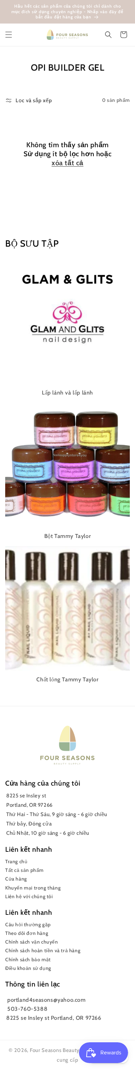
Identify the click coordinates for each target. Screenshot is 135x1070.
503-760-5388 (27, 1009)
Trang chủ (16, 861)
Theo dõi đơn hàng (26, 933)
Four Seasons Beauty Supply (64, 1050)
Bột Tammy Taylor (67, 536)
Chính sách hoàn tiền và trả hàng (42, 950)
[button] (8, 34)
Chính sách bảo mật (28, 959)
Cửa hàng (16, 879)
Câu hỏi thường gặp (28, 924)
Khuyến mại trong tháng (33, 888)
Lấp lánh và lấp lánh (67, 392)
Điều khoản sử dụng (28, 968)
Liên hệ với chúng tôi (29, 896)
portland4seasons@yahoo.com (46, 1000)
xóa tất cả (67, 163)
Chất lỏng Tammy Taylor (67, 679)
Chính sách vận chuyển (31, 942)
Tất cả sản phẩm (24, 870)
